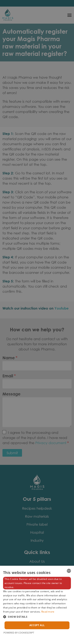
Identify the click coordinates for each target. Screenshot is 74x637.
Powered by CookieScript (18, 632)
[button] (37, 617)
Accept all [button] (37, 625)
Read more (47, 611)
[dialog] (37, 601)
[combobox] (69, 571)
